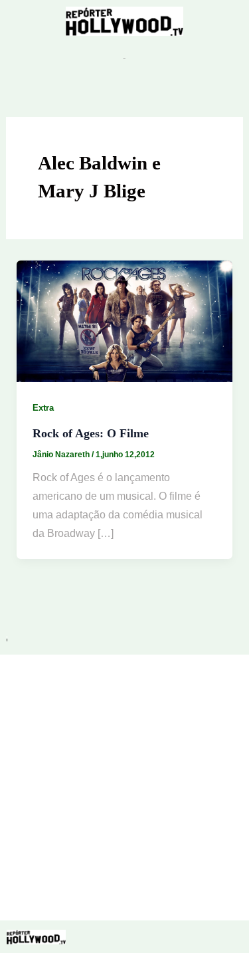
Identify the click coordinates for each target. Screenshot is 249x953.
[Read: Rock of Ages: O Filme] (125, 320)
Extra (43, 408)
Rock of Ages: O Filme (91, 433)
